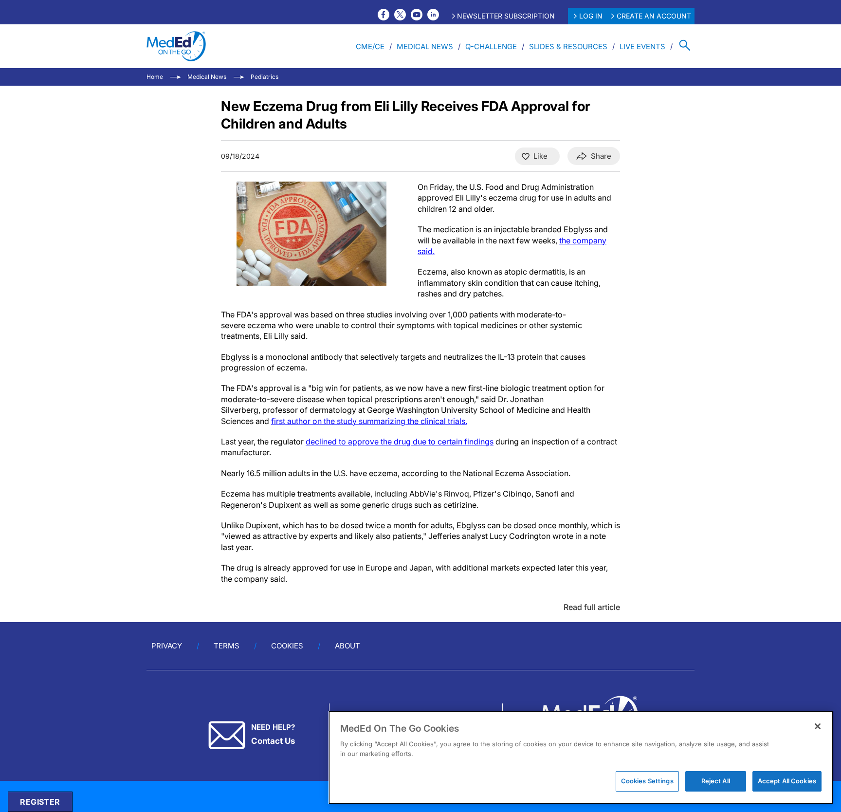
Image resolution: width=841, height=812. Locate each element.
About (347, 645)
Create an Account (654, 16)
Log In (591, 16)
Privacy (166, 645)
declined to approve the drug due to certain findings (400, 441)
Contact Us (273, 741)
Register (40, 802)
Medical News (425, 46)
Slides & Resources (568, 46)
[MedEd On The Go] (176, 46)
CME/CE (370, 46)
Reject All (715, 781)
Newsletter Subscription (506, 16)
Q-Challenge (491, 46)
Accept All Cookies (787, 781)
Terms (226, 645)
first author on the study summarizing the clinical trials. (369, 421)
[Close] (817, 726)
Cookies (287, 645)
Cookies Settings (647, 781)
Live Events (642, 46)
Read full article (592, 607)
